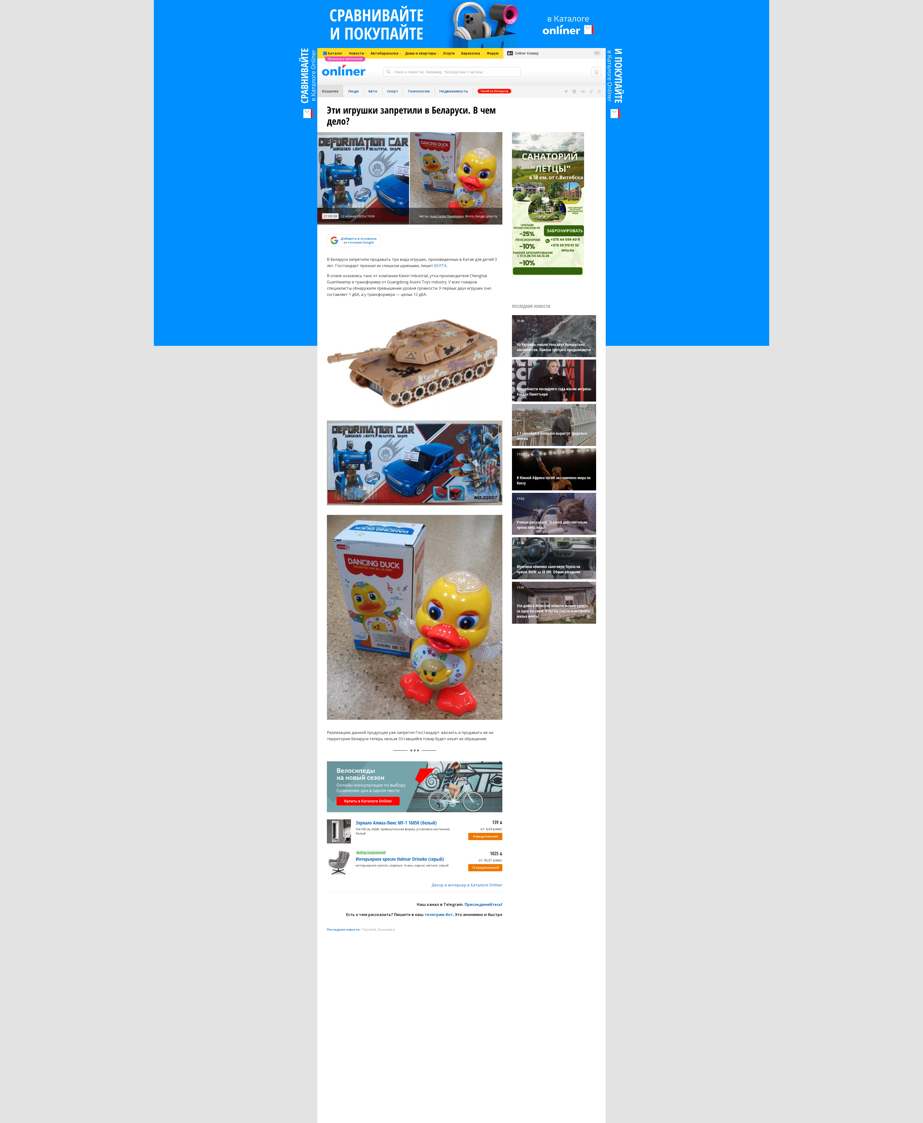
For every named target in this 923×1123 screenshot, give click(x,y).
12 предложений (485, 867)
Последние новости (343, 929)
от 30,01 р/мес (490, 860)
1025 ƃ (496, 853)
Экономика (386, 929)
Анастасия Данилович (447, 216)
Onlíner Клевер (527, 53)
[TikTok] (591, 91)
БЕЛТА (440, 265)
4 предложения (485, 836)
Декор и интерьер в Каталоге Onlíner (466, 885)
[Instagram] (574, 91)
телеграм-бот (438, 914)
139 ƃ (497, 822)
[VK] (583, 91)
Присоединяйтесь (483, 904)
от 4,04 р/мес (491, 829)
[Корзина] (596, 72)
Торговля (369, 929)
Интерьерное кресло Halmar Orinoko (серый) (400, 859)
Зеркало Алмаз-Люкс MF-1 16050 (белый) (396, 822)
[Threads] (599, 91)
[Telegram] (565, 91)
